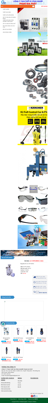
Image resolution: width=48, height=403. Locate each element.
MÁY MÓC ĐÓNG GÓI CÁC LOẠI (9, 26)
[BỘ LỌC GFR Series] (6, 350)
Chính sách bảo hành (5, 388)
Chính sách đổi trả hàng (6, 390)
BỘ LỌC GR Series (41, 338)
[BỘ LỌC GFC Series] (18, 350)
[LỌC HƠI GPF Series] (18, 331)
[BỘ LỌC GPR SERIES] (10, 280)
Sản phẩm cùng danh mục (8, 323)
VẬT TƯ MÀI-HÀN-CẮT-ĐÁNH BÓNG (9, 18)
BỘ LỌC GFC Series (18, 357)
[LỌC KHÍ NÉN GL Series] (30, 331)
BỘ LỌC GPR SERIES (7, 257)
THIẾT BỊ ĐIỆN (6, 9)
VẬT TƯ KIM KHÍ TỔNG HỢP (9, 23)
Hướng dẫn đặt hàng (5, 382)
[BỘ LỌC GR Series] (41, 331)
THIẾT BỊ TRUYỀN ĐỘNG (8, 15)
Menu (2, 6)
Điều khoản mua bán (5, 384)
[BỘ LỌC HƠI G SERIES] (6, 331)
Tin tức (19, 382)
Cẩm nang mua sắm (5, 386)
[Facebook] (34, 396)
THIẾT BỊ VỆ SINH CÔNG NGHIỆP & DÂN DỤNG (8, 21)
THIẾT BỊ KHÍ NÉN (7, 12)
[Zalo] (37, 396)
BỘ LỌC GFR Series (6, 357)
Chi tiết (3, 341)
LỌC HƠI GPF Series (18, 338)
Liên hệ (19, 384)
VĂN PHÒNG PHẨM (7, 32)
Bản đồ (19, 387)
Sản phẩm (20, 380)
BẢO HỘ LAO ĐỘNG (7, 29)
